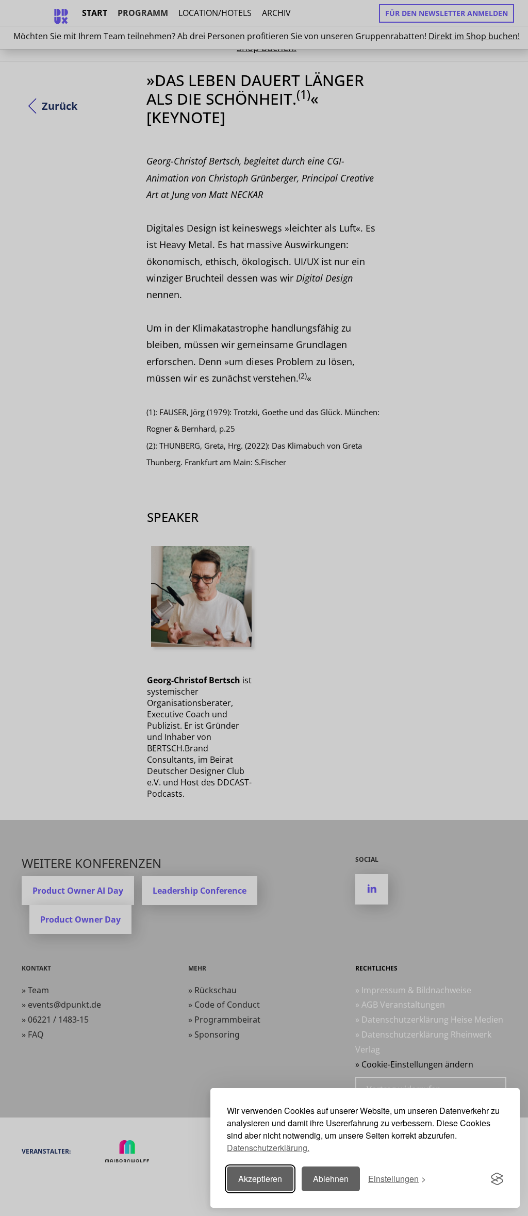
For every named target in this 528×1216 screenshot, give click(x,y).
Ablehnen (331, 1179)
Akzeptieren (260, 1179)
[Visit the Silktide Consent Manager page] (497, 1179)
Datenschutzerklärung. (268, 1148)
